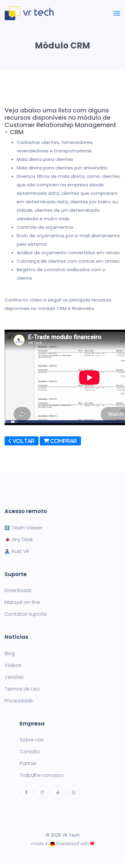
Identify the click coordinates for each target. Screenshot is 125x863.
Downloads (18, 591)
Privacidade (19, 701)
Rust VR (20, 551)
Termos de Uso (22, 689)
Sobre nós (32, 740)
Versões (14, 677)
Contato (30, 752)
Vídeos (13, 665)
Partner (28, 764)
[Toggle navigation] (116, 13)
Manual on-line (22, 602)
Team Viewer (27, 528)
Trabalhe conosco (42, 775)
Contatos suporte (26, 614)
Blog (10, 654)
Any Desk (22, 540)
